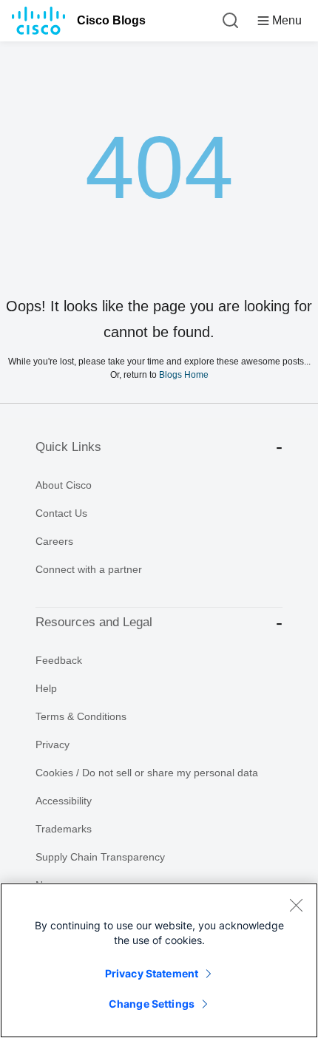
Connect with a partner (88, 569)
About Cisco (63, 485)
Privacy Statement (151, 973)
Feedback (58, 660)
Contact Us (61, 513)
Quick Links (68, 447)
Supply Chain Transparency (100, 857)
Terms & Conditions (80, 716)
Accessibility (63, 801)
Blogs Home (184, 374)
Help (46, 688)
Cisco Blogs (111, 20)
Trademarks (63, 829)
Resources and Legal (93, 622)
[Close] (295, 905)
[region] (159, 960)
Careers (54, 541)
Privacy (52, 744)
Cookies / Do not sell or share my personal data (146, 772)
